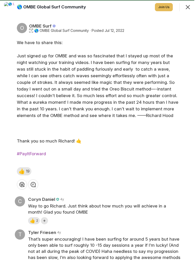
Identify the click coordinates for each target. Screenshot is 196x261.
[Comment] (33, 184)
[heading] (52, 7)
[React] (22, 184)
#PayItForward (31, 153)
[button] (24, 171)
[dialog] (98, 130)
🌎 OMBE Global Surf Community (61, 31)
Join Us (163, 7)
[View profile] (9, 7)
